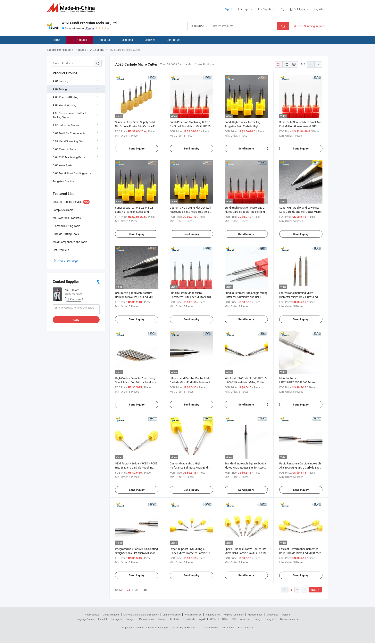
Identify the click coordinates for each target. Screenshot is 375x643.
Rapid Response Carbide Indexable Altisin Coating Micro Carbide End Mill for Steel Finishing (300, 467)
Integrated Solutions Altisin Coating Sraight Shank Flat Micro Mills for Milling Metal (136, 553)
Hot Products (92, 614)
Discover (150, 40)
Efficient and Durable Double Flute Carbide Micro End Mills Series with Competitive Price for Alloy (191, 382)
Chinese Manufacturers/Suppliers (141, 614)
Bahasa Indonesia (289, 619)
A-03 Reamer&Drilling (65, 97)
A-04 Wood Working (65, 105)
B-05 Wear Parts (62, 165)
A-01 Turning (60, 81)
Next (314, 589)
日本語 (224, 619)
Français (130, 619)
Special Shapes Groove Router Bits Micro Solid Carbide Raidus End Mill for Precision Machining (246, 553)
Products (81, 40)
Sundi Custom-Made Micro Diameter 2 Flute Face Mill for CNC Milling (190, 297)
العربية (202, 619)
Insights (286, 614)
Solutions (127, 40)
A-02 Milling (60, 89)
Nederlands (189, 619)
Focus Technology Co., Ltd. (162, 627)
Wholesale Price (193, 614)
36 (136, 590)
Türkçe (257, 619)
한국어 (213, 619)
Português (116, 619)
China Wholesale (171, 614)
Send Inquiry (137, 148)
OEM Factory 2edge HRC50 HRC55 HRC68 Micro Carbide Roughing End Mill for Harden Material (136, 467)
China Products (111, 614)
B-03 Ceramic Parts (64, 149)
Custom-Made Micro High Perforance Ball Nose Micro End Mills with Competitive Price (189, 467)
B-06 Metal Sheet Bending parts (72, 173)
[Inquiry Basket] (283, 9)
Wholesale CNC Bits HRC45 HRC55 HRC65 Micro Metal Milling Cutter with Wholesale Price (246, 382)
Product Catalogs (67, 261)
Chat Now (75, 299)
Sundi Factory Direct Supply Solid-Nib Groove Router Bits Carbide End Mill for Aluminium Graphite (136, 126)
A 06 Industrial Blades (66, 125)
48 (145, 590)
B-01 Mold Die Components (69, 133)
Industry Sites (212, 614)
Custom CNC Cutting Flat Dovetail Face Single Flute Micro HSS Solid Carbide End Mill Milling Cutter (190, 212)
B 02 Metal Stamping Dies (68, 141)
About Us (104, 40)
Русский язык (146, 619)
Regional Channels (234, 614)
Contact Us (173, 40)
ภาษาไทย (245, 619)
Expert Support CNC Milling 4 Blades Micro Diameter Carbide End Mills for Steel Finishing (191, 553)
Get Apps (299, 9)
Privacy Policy (245, 627)
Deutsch (174, 619)
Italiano (162, 619)
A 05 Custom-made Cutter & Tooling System (70, 115)
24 (128, 589)
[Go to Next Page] (318, 64)
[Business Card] (98, 281)
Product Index (255, 614)
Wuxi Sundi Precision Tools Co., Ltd (89, 23)
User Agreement (209, 627)
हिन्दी (234, 619)
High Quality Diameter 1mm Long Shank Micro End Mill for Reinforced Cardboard (136, 382)
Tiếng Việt (270, 619)
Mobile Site (272, 614)
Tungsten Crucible (63, 181)
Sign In (229, 9)
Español (102, 619)
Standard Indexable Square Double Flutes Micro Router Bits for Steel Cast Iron (245, 467)
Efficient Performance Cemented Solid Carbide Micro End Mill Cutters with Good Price (300, 553)
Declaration (228, 627)
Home (56, 40)
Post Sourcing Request (311, 26)
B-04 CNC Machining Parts (69, 157)
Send (76, 319)
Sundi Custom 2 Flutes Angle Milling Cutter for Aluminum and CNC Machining (246, 297)
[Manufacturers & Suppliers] (72, 7)
